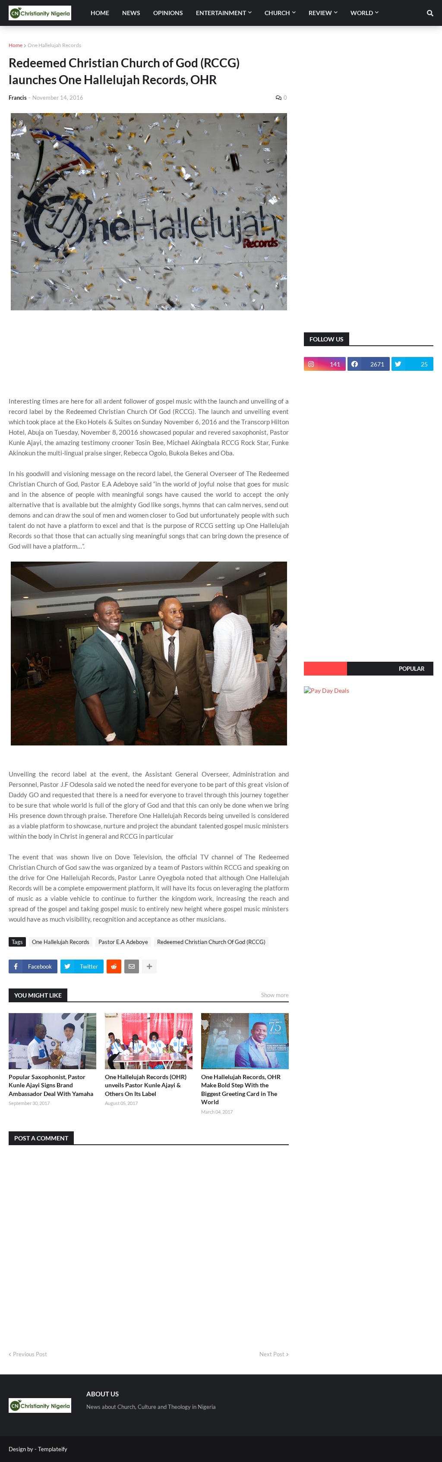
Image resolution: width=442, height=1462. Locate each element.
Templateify (52, 1449)
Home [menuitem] (100, 12)
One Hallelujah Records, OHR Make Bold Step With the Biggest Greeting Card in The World (241, 1089)
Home (15, 45)
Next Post (271, 1354)
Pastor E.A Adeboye (123, 941)
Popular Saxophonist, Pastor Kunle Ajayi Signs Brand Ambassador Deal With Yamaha (51, 1085)
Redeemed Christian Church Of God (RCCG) (211, 941)
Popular (412, 668)
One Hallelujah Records (54, 45)
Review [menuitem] (320, 12)
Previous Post (30, 1354)
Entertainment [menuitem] (221, 12)
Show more (275, 995)
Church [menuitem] (277, 12)
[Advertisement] (368, 185)
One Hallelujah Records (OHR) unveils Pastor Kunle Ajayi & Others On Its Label (145, 1085)
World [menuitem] (361, 12)
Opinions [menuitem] (168, 12)
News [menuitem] (131, 12)
